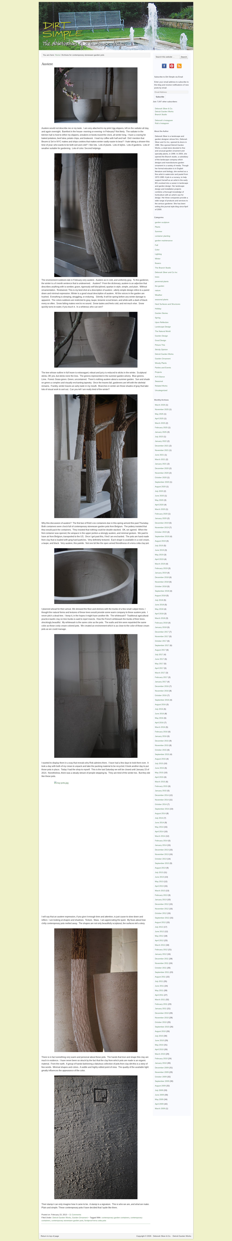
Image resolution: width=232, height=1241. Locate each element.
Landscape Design (163, 327)
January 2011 (160, 1008)
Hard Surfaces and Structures (167, 304)
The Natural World (163, 331)
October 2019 (161, 532)
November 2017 (162, 636)
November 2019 (162, 527)
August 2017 (160, 650)
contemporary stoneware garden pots (67, 1220)
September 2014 (162, 809)
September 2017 (162, 645)
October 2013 (161, 859)
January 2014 (161, 845)
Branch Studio (161, 114)
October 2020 (161, 477)
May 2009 (159, 1099)
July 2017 (159, 654)
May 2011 (159, 990)
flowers (158, 263)
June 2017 (159, 659)
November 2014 (162, 800)
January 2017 (161, 682)
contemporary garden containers (115, 1217)
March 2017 (160, 673)
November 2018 (162, 582)
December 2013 (162, 850)
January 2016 (161, 736)
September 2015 (162, 754)
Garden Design (161, 336)
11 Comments (75, 1215)
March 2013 (160, 891)
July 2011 (159, 981)
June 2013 (159, 877)
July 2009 (159, 1090)
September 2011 (162, 972)
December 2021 (162, 446)
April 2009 (159, 1104)
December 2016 (162, 686)
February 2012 (161, 949)
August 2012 (160, 922)
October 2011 (160, 968)
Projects (158, 372)
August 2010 (160, 1031)
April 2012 (159, 940)
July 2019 (159, 545)
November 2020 (162, 473)
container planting (162, 236)
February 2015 (161, 786)
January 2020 (161, 518)
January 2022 (161, 441)
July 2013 (159, 872)
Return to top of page (50, 1236)
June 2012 (159, 931)
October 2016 (161, 695)
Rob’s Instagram (162, 123)
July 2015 (159, 763)
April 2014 (159, 831)
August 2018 (160, 595)
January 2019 (161, 573)
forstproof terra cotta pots (95, 1220)
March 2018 (160, 618)
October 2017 (161, 641)
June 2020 (159, 496)
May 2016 (159, 718)
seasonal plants (161, 299)
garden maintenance (164, 240)
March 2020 (160, 509)
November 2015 (162, 745)
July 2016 (159, 709)
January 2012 (161, 954)
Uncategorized (161, 390)
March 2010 (160, 1054)
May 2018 (159, 609)
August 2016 (160, 704)
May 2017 (159, 664)
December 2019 (162, 523)
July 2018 (159, 600)
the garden (159, 286)
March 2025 (160, 423)
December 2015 (162, 741)
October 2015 (161, 750)
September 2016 (162, 700)
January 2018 (161, 627)
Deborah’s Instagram (164, 120)
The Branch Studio (163, 268)
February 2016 (161, 732)
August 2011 (160, 977)
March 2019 (160, 564)
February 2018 (161, 623)
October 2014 (161, 804)
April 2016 (159, 722)
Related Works (161, 386)
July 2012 (159, 927)
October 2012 (161, 913)
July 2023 (159, 437)
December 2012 (162, 904)
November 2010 (162, 1018)
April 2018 (159, 614)
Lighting (158, 254)
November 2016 (162, 691)
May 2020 (159, 500)
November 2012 (162, 909)
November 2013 (162, 854)
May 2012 (159, 936)
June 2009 (159, 1095)
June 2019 (159, 550)
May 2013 (159, 881)
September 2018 (162, 591)
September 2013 (162, 863)
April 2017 (159, 668)
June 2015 (159, 768)
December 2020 (162, 468)
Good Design (160, 340)
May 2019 (159, 555)
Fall (156, 245)
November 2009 (162, 1072)
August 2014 (160, 813)
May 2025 (159, 414)
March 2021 (160, 459)
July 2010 (159, 1036)
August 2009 (160, 1086)
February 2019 (161, 568)
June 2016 (159, 713)
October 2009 (161, 1077)
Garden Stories (161, 313)
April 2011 (159, 995)
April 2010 (159, 1049)
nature (157, 290)
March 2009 (160, 1108)
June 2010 (159, 1040)
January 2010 (161, 1063)
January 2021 (161, 464)
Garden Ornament (80, 1217)
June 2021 (159, 455)
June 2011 (159, 986)
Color (157, 250)
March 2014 (160, 836)
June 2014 (159, 822)
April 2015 (159, 777)
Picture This (160, 345)
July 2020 (159, 491)
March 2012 (160, 945)
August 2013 (160, 868)
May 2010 (159, 1045)
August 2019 (160, 541)
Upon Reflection (161, 322)
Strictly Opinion (161, 349)
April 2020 (159, 505)
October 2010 (161, 1022)
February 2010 (161, 1058)
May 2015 (159, 772)
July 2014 (159, 818)
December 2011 (161, 959)
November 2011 (161, 963)
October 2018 (161, 586)
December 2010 (162, 1013)
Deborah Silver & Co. (116, 22)
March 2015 (160, 782)
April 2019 (159, 559)
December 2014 (162, 795)
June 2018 (159, 605)
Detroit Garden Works (61, 1217)
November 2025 (162, 409)
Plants (157, 227)
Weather (158, 295)
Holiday (158, 309)
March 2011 (160, 999)
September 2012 (162, 918)
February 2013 (161, 895)
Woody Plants (161, 363)
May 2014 (159, 827)
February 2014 (161, 841)
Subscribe (160, 97)
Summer (158, 231)
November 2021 (162, 450)
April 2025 (159, 418)
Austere (47, 63)
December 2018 (162, 577)
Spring (157, 318)
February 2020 (161, 514)
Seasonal (159, 381)
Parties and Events (163, 367)
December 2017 (162, 632)
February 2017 (161, 677)
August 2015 (160, 759)
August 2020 (160, 486)
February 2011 (161, 1004)
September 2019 (162, 536)
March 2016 (160, 727)
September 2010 (162, 1027)
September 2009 (162, 1081)
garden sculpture (162, 222)
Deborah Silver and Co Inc (166, 272)
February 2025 (161, 427)
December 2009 (162, 1068)
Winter (157, 259)
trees (157, 277)
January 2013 (161, 899)
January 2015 (161, 791)
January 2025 (161, 432)
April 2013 (159, 886)
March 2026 (160, 405)
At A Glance (160, 377)
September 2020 (162, 482)
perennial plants (161, 281)
